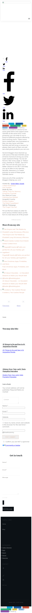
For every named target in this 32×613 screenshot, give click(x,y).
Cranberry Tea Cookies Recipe (13, 292)
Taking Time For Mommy (11, 191)
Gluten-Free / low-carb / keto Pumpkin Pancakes (14, 370)
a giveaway (16, 219)
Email (5, 411)
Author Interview (7, 547)
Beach (4, 553)
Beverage (5, 558)
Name (5, 406)
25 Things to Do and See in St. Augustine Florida (14, 345)
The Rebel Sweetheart (10, 203)
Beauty (4, 555)
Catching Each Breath (10, 197)
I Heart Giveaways (9, 186)
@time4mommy (8, 432)
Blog (3, 529)
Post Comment (10, 437)
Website (5, 417)
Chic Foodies (6, 187)
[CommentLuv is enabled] (12, 445)
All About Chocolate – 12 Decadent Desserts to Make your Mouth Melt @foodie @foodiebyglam (14, 283)
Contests (11, 46)
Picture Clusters (8, 201)
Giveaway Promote (9, 193)
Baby (3, 550)
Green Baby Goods (17, 184)
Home (4, 524)
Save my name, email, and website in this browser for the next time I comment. (16, 425)
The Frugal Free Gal (9, 207)
